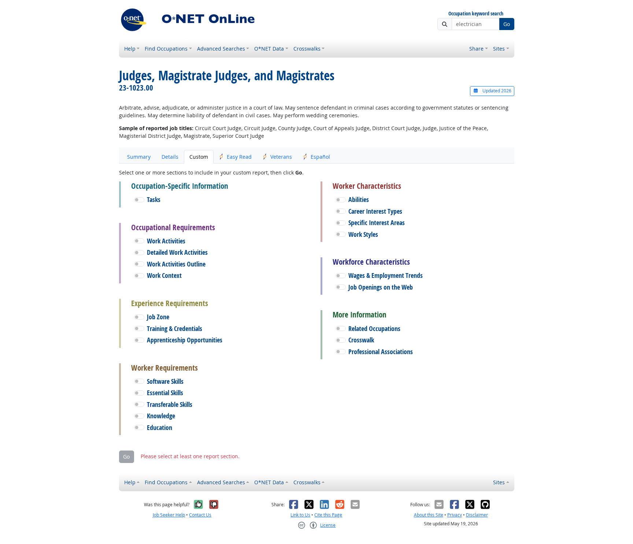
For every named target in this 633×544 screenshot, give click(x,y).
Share (476, 48)
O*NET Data (269, 48)
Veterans (281, 156)
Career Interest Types (375, 211)
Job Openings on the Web (380, 287)
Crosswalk (361, 340)
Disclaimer (477, 515)
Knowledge (161, 416)
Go (506, 24)
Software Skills (165, 381)
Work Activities (166, 241)
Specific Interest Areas (376, 223)
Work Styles (363, 234)
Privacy (454, 515)
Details (170, 156)
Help (130, 48)
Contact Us (200, 515)
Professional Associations (380, 352)
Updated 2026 (496, 91)
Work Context (164, 275)
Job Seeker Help (169, 515)
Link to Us (300, 515)
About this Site (428, 515)
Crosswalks (307, 48)
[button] (139, 199)
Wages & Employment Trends (385, 275)
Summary (139, 156)
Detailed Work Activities (177, 252)
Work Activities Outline (176, 264)
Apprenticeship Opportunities (184, 340)
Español (320, 156)
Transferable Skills (169, 404)
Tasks (153, 199)
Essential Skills (165, 393)
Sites (499, 48)
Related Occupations (374, 328)
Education (159, 427)
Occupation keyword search (475, 14)
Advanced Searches (221, 48)
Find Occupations (166, 48)
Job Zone (158, 317)
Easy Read (239, 156)
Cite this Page (328, 515)
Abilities (358, 199)
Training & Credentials (174, 328)
